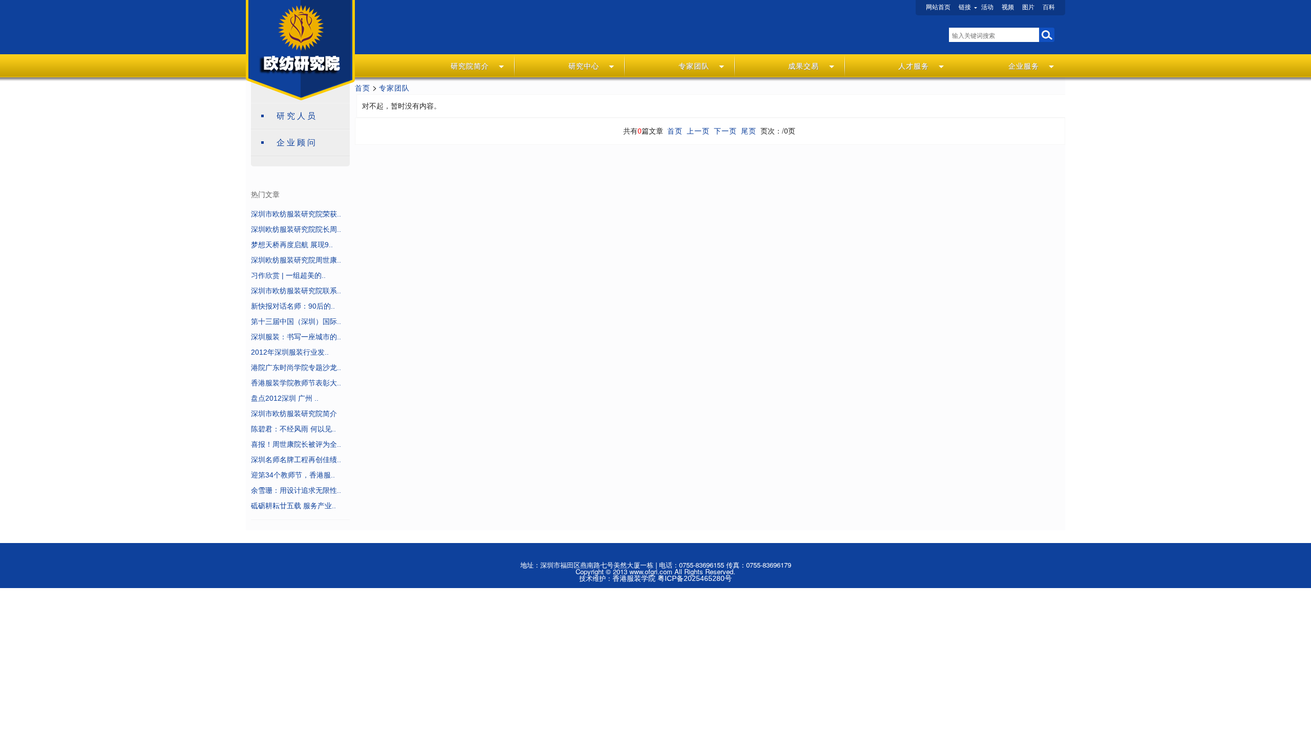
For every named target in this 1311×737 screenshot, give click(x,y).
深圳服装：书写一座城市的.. (296, 336)
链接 (965, 7)
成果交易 (803, 66)
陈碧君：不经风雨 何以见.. (293, 428)
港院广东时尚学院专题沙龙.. (296, 367)
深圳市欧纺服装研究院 (296, 38)
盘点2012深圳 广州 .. (285, 398)
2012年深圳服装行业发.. (290, 352)
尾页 (748, 131)
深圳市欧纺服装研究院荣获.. (296, 214)
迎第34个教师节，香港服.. (293, 475)
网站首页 (938, 7)
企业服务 (1023, 66)
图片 (1028, 7)
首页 (362, 88)
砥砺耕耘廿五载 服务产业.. (293, 505)
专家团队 (694, 66)
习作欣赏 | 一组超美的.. (288, 275)
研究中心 (583, 66)
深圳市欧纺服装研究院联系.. (296, 290)
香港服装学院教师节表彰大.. (296, 382)
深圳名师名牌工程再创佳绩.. (296, 459)
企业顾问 (297, 142)
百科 (1049, 7)
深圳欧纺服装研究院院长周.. (296, 229)
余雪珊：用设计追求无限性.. (296, 490)
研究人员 (297, 116)
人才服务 (913, 66)
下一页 (725, 131)
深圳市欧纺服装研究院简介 (294, 413)
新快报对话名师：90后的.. (293, 306)
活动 (987, 7)
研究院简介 (470, 66)
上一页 (698, 131)
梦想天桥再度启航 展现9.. (292, 244)
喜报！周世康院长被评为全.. (296, 444)
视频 (1008, 7)
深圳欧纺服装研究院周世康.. (296, 260)
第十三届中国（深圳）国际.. (296, 321)
